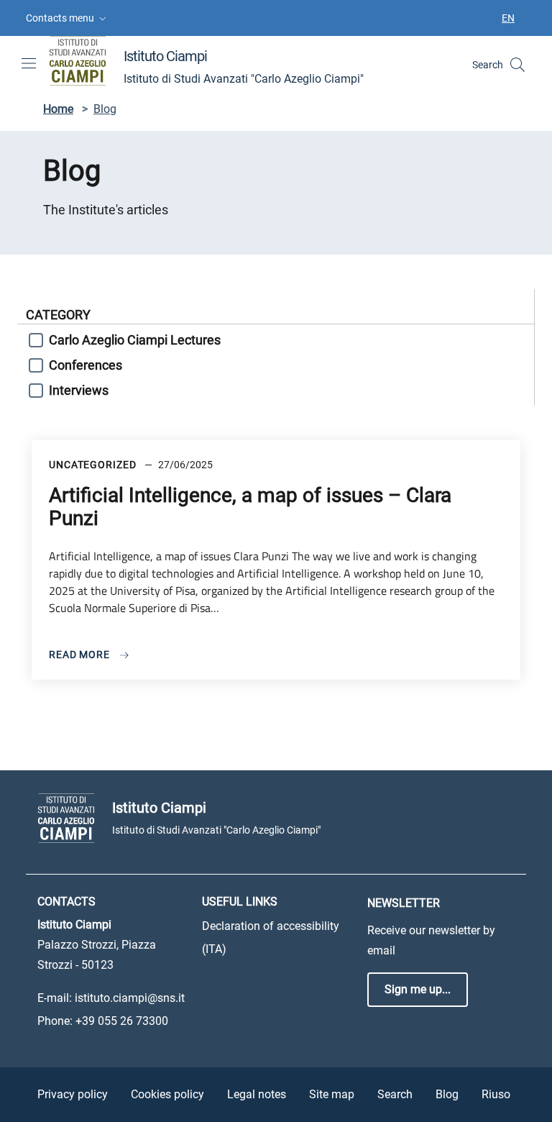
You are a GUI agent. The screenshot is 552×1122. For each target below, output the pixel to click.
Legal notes (256, 1094)
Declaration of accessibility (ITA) (270, 937)
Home (58, 109)
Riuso (496, 1094)
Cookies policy (167, 1094)
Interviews (79, 390)
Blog (447, 1094)
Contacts (66, 901)
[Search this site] (517, 64)
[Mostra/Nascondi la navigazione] (28, 63)
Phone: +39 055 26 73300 (102, 1021)
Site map (331, 1094)
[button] (67, 18)
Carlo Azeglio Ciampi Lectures (135, 339)
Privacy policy (72, 1094)
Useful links (239, 901)
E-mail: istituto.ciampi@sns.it (111, 998)
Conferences (85, 365)
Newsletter (403, 903)
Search (395, 1094)
